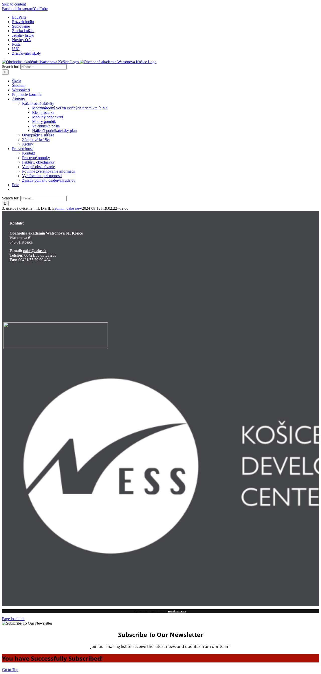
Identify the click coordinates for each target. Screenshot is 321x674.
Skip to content (14, 4)
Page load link (13, 619)
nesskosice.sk (177, 611)
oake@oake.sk (34, 251)
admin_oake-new (68, 208)
